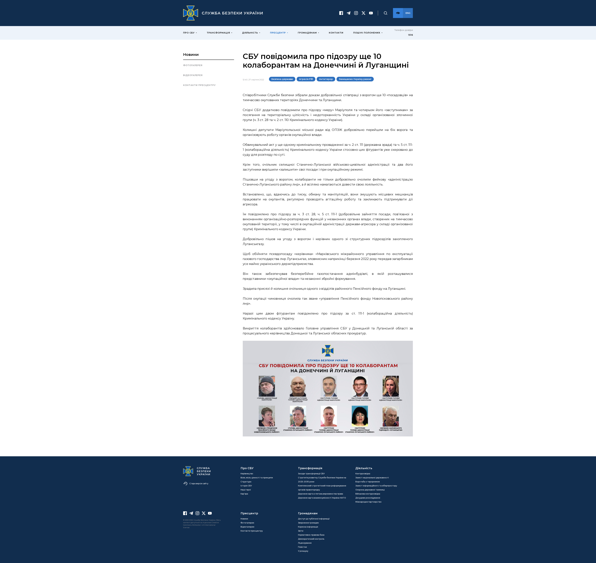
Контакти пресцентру (199, 85)
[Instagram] (356, 13)
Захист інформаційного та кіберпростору (376, 486)
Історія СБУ (246, 486)
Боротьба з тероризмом (367, 481)
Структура (246, 481)
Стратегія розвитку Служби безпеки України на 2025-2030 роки (322, 479)
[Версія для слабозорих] (398, 13)
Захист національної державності (372, 477)
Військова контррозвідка (367, 494)
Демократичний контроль (311, 539)
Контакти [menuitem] (336, 32)
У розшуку (303, 551)
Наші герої (246, 490)
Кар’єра (244, 494)
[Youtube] (371, 13)
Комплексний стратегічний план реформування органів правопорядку (322, 488)
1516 (410, 35)
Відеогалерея (193, 75)
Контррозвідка (362, 473)
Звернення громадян (308, 523)
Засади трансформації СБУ (311, 473)
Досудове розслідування (367, 498)
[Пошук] (385, 13)
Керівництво (247, 473)
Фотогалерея (192, 65)
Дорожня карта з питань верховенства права (320, 494)
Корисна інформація (308, 527)
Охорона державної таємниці (370, 490)
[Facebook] (341, 13)
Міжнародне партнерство (368, 502)
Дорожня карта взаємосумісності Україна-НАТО (322, 498)
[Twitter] (363, 13)
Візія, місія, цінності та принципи (257, 477)
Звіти (300, 531)
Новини (191, 54)
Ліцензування (305, 543)
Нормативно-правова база (311, 535)
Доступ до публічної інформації (314, 519)
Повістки (302, 547)
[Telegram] (348, 13)
